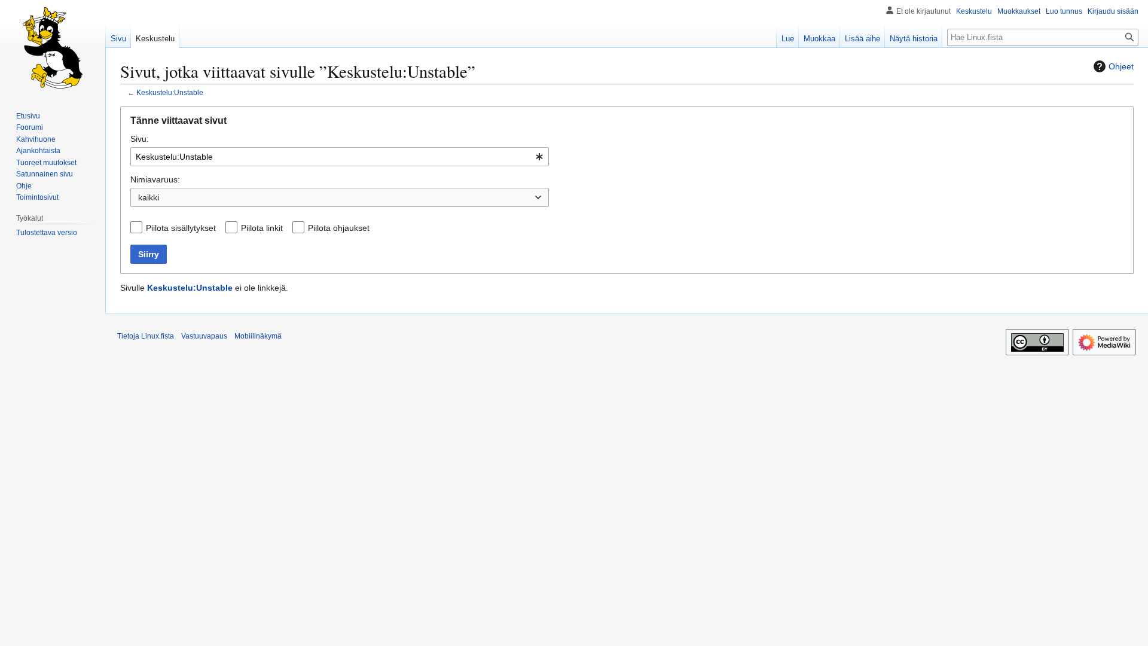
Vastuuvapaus (204, 336)
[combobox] (339, 156)
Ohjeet (1121, 66)
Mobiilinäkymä (258, 336)
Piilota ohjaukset (339, 228)
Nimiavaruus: (155, 179)
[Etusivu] (52, 48)
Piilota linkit (262, 228)
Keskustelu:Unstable (169, 92)
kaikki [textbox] (148, 197)
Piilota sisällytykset (181, 228)
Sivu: (139, 139)
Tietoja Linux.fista (145, 336)
